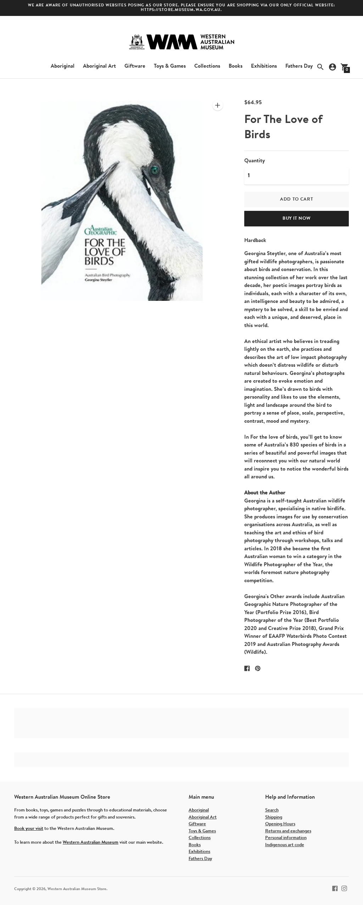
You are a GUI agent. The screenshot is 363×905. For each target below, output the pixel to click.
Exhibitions (264, 66)
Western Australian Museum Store (77, 889)
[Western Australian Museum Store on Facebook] (335, 888)
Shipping (273, 817)
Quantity (254, 161)
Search (272, 810)
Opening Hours (280, 824)
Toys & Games (170, 66)
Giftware (134, 66)
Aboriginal (62, 66)
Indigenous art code (284, 845)
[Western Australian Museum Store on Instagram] (344, 888)
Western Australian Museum (90, 842)
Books (235, 66)
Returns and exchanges (288, 831)
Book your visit (28, 828)
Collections (207, 66)
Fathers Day (299, 66)
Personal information (286, 838)
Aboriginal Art (99, 66)
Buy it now (297, 218)
